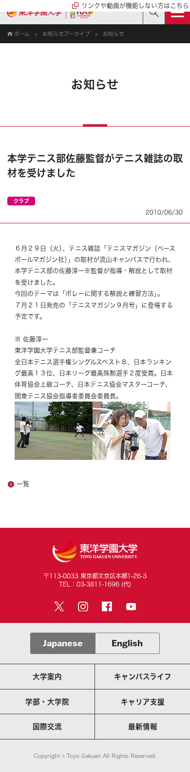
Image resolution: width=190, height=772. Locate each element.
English (127, 643)
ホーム (22, 33)
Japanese (63, 643)
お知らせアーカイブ (66, 33)
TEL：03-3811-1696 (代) (95, 584)
